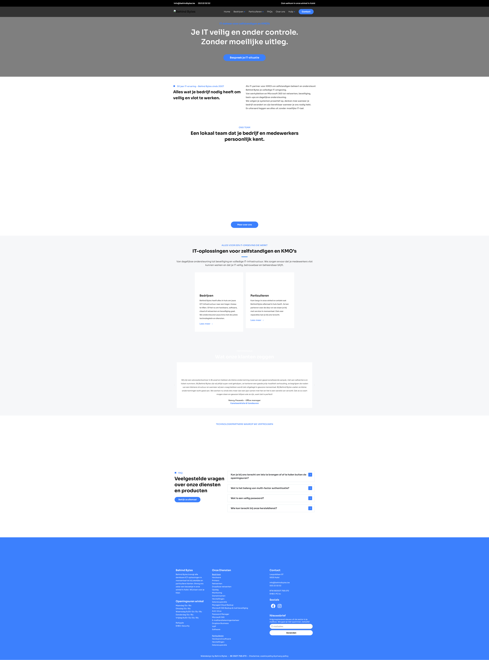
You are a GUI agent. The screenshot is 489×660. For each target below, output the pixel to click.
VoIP (214, 626)
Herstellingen (218, 599)
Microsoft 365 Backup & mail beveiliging (230, 608)
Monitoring (217, 593)
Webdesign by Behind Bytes (214, 656)
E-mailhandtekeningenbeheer (225, 620)
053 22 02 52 (204, 3)
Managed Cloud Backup (222, 605)
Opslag (215, 590)
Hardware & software (221, 639)
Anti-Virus (216, 611)
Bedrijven (238, 12)
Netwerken (217, 583)
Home (227, 12)
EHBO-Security (182, 626)
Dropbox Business (220, 623)
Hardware (216, 577)
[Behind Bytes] (184, 12)
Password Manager (220, 614)
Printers (215, 580)
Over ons (280, 12)
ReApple (180, 623)
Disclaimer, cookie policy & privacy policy (268, 656)
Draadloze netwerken (221, 586)
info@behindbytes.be (184, 3)
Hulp (290, 12)
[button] (244, 57)
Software (216, 629)
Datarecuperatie (219, 602)
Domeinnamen (218, 596)
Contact (306, 11)
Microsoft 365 (218, 617)
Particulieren (255, 12)
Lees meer (205, 323)
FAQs (269, 12)
